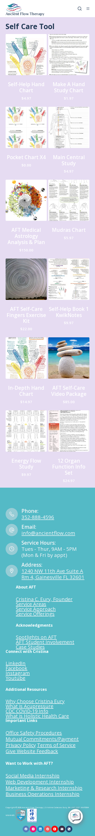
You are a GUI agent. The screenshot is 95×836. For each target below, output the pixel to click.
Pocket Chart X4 (26, 157)
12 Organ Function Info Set (68, 466)
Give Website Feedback (32, 751)
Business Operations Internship (42, 794)
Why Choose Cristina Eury (35, 701)
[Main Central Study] (68, 127)
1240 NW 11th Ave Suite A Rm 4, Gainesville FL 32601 (52, 573)
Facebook (16, 668)
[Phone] (69, 829)
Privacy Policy (21, 745)
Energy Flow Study (26, 463)
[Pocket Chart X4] (26, 127)
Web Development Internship (40, 781)
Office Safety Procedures (34, 733)
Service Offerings (35, 614)
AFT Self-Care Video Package (68, 390)
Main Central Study (69, 160)
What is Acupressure (29, 706)
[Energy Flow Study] (26, 431)
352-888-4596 (37, 517)
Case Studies (30, 647)
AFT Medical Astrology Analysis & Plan (26, 236)
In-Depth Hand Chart (26, 390)
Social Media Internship (32, 775)
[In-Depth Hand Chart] (26, 358)
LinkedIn (16, 663)
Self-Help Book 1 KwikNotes (69, 312)
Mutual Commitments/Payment (42, 739)
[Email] (61, 829)
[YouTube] (54, 829)
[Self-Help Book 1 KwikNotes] (68, 279)
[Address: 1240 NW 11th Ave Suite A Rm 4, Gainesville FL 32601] (12, 571)
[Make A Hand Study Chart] (68, 54)
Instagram (18, 673)
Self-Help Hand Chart (26, 87)
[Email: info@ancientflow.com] (12, 530)
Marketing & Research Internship (44, 788)
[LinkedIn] (40, 829)
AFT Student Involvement (45, 642)
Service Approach (36, 609)
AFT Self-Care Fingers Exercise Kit (26, 315)
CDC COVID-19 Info (27, 711)
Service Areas (31, 604)
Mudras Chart (69, 229)
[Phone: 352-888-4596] (12, 514)
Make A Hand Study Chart (69, 87)
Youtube (15, 678)
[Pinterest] (47, 829)
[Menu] (87, 8)
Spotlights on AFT (36, 637)
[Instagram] (33, 829)
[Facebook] (26, 829)
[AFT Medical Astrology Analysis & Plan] (26, 200)
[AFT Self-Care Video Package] (68, 358)
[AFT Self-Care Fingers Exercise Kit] (26, 279)
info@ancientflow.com (48, 533)
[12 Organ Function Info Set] (68, 431)
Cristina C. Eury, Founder (44, 599)
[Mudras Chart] (68, 200)
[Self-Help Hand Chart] (26, 54)
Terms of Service (56, 745)
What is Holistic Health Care (37, 716)
